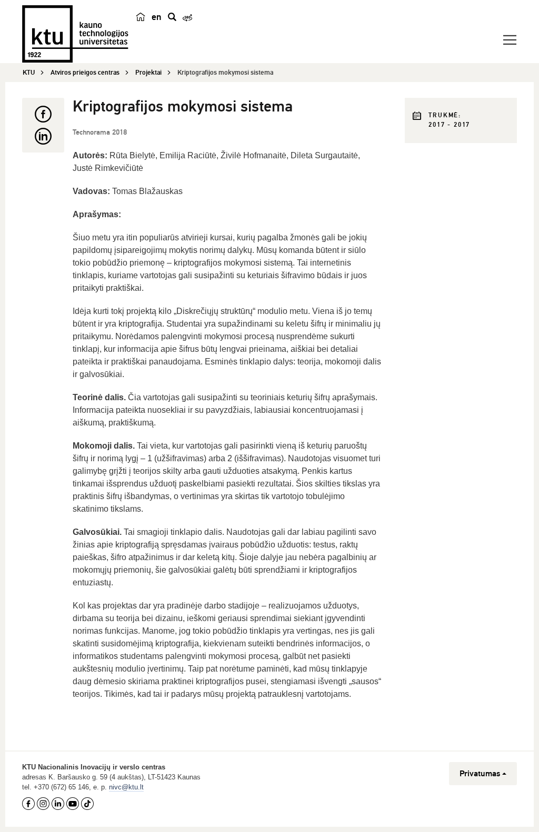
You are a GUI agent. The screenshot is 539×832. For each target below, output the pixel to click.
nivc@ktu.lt (126, 787)
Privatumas (480, 773)
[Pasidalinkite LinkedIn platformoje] (43, 136)
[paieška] (172, 17)
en (157, 17)
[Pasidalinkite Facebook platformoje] (43, 114)
